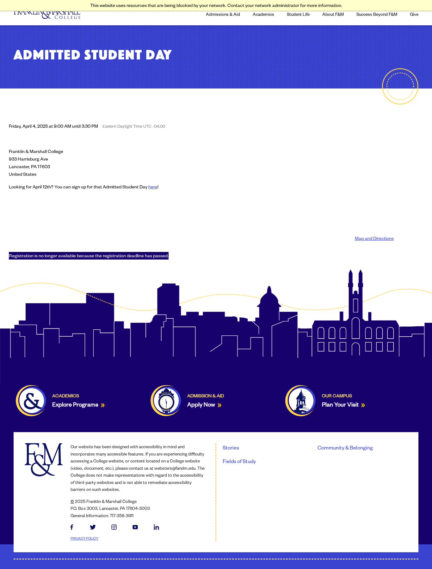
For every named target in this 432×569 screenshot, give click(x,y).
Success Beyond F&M (376, 14)
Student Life (298, 14)
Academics (263, 14)
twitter (93, 528)
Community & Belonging (345, 447)
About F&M (333, 14)
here (152, 187)
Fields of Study (239, 461)
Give (414, 14)
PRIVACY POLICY (84, 538)
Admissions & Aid (223, 14)
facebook (71, 528)
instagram (114, 528)
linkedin (156, 528)
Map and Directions (374, 238)
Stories (231, 447)
